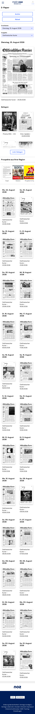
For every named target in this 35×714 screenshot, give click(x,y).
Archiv (17, 14)
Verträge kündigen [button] (25, 705)
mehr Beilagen (17, 152)
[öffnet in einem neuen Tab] (9, 121)
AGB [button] (21, 709)
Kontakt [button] (17, 707)
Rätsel (17, 19)
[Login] (32, 2)
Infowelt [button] (23, 707)
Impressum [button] (30, 707)
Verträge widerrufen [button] (7, 707)
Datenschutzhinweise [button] (12, 709)
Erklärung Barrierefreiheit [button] (11, 705)
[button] (3, 2)
